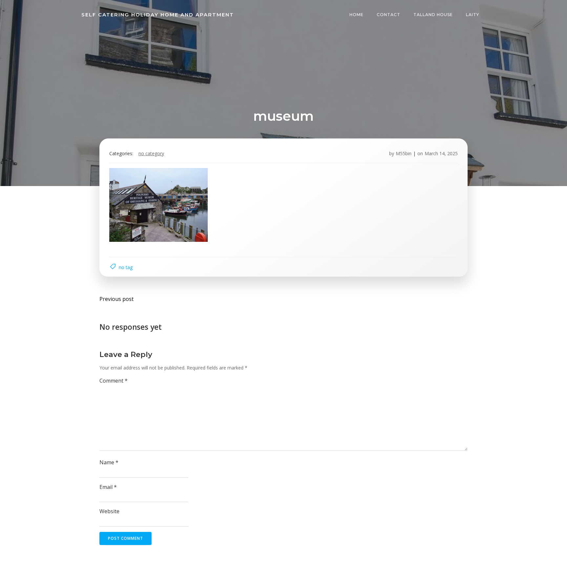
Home (356, 14)
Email (108, 487)
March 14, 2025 (441, 153)
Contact (388, 14)
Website (109, 511)
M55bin (403, 153)
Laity (472, 14)
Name (108, 462)
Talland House (433, 14)
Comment (113, 380)
